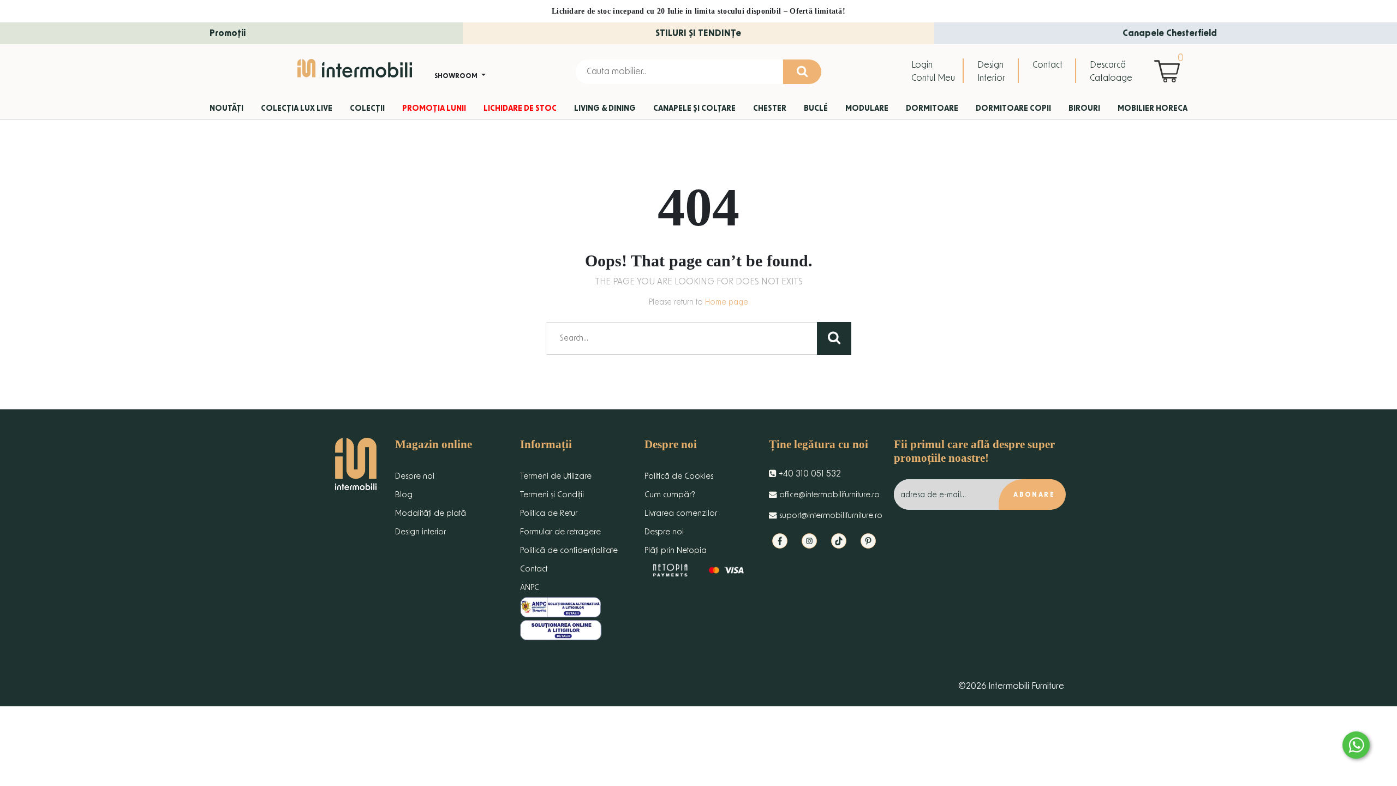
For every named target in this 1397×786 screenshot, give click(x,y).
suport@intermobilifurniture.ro (829, 515)
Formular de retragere (560, 532)
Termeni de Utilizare (556, 476)
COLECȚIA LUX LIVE (296, 108)
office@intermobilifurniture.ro (828, 495)
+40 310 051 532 (809, 473)
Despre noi (414, 476)
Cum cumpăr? (669, 495)
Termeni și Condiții (552, 495)
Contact (1047, 65)
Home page (726, 302)
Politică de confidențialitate (569, 550)
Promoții (228, 33)
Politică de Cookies (678, 476)
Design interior (420, 532)
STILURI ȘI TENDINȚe (698, 33)
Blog (404, 495)
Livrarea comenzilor (680, 513)
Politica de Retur (548, 513)
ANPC (529, 587)
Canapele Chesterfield (1170, 33)
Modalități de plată (430, 513)
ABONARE (1034, 494)
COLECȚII (367, 108)
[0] (1170, 71)
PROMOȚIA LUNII (434, 108)
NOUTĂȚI (226, 108)
